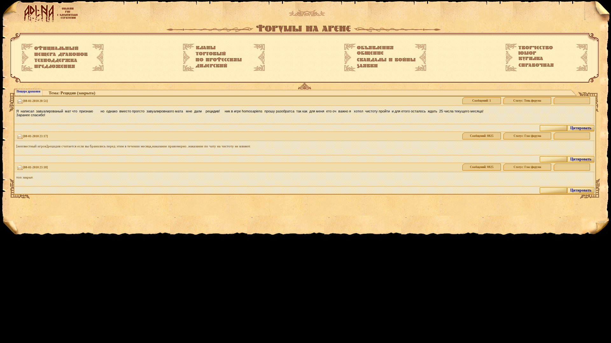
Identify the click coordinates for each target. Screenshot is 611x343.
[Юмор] (527, 53)
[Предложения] (54, 67)
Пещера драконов (28, 91)
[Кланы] (206, 47)
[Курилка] (530, 59)
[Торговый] (211, 53)
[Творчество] (535, 47)
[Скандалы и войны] (386, 59)
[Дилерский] (211, 66)
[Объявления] (375, 47)
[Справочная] (536, 65)
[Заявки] (367, 66)
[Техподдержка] (55, 61)
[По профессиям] (219, 59)
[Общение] (370, 53)
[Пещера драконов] (61, 55)
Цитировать (580, 128)
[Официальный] (56, 48)
